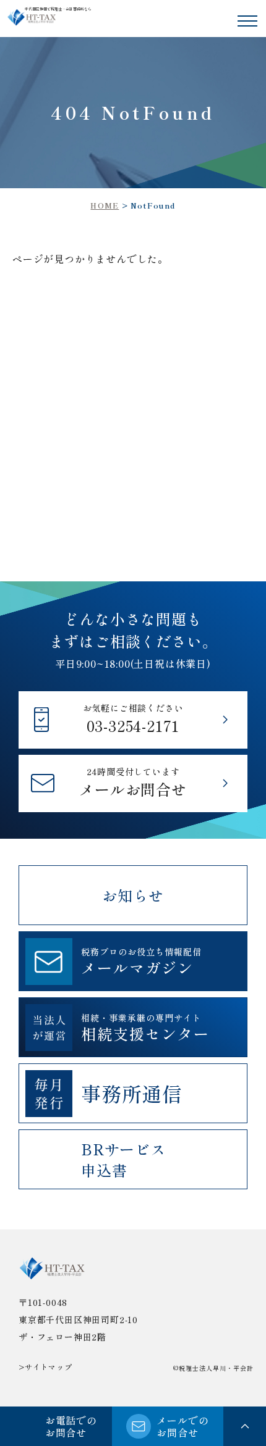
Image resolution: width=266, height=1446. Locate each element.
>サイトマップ (45, 1366)
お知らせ (132, 895)
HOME (104, 205)
